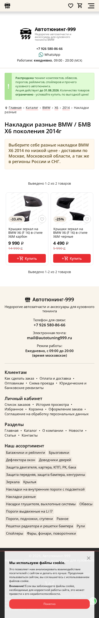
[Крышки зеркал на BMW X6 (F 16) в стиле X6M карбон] (27, 209)
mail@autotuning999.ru (49, 337)
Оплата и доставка (55, 378)
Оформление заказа (65, 409)
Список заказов (17, 404)
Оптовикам (14, 383)
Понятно (49, 604)
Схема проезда (41, 383)
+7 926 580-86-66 (49, 324)
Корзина (36, 409)
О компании (52, 430)
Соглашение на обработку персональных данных (47, 414)
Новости (76, 430)
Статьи (10, 435)
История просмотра (52, 404)
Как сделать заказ (19, 378)
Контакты (30, 435)
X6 (56, 108)
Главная (15, 108)
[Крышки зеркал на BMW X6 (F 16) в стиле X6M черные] (72, 209)
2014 (66, 108)
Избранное (14, 409)
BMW (46, 108)
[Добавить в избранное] (42, 219)
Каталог (32, 108)
